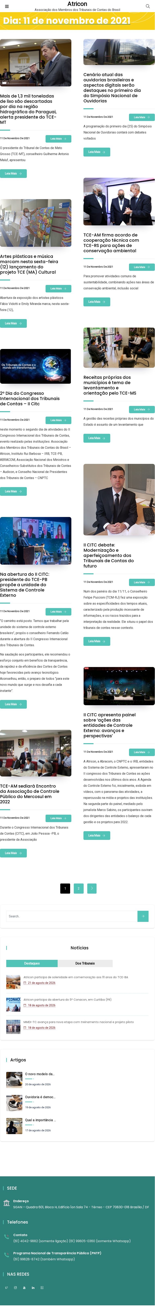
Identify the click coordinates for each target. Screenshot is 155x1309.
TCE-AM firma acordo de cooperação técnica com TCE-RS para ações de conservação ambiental (111, 243)
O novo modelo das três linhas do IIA (40, 1074)
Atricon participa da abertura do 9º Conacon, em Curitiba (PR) (68, 1000)
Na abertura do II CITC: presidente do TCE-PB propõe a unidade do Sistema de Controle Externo (24, 584)
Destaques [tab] (32, 963)
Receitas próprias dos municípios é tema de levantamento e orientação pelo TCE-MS (109, 385)
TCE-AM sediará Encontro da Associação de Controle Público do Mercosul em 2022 (29, 794)
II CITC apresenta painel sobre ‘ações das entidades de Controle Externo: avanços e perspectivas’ (109, 725)
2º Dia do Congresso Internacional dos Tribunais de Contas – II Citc (30, 398)
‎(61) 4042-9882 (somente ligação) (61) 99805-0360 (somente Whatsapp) (72, 1241)
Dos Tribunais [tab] (85, 963)
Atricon (77, 4)
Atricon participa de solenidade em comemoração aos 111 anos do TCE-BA (76, 977)
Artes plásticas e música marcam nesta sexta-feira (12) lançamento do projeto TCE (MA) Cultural (29, 264)
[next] (92, 889)
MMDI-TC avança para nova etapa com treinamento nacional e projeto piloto (79, 1022)
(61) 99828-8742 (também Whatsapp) (44, 1259)
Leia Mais (56, 138)
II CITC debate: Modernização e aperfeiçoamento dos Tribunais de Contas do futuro (108, 555)
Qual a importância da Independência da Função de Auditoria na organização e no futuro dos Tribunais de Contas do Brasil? (40, 1120)
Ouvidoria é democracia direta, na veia (40, 1097)
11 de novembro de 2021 (15, 138)
